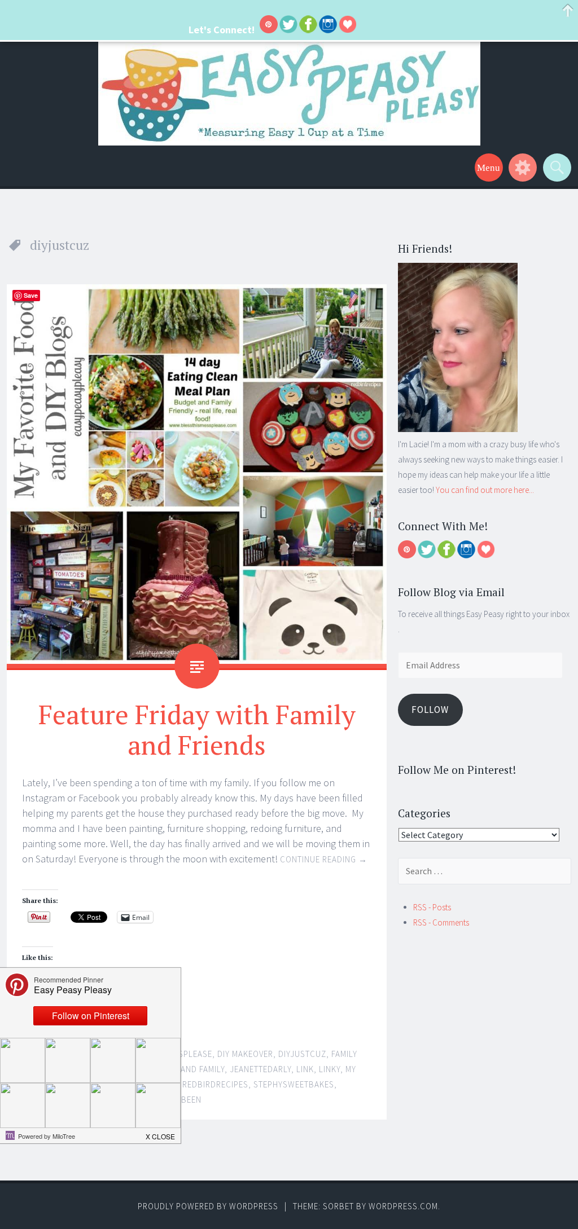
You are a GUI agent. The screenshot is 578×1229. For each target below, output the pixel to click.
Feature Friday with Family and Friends (197, 729)
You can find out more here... (485, 489)
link (305, 1069)
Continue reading (323, 859)
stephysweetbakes (293, 1084)
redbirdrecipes (215, 1084)
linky (329, 1069)
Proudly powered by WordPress (208, 1206)
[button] (160, 1133)
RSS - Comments (441, 922)
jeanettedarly (260, 1069)
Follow (430, 709)
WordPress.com (403, 1206)
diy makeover (245, 1054)
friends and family (185, 1069)
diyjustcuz (302, 1054)
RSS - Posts (432, 907)
